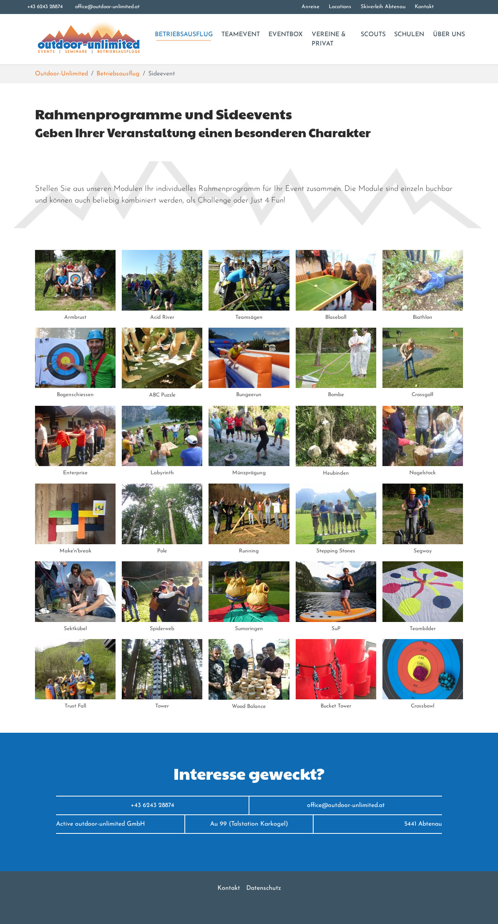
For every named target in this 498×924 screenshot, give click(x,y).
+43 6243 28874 (45, 6)
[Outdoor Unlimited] (88, 39)
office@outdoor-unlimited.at (107, 6)
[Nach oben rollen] (481, 907)
